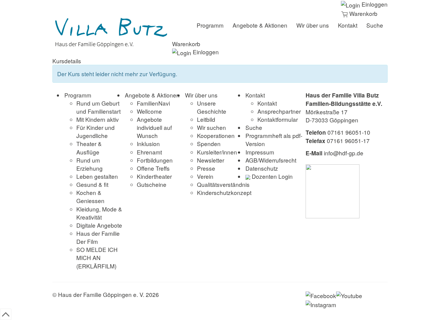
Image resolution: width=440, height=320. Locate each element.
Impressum (259, 152)
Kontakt (347, 25)
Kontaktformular (277, 119)
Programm (210, 25)
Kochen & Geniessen (90, 196)
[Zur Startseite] (112, 33)
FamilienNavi (153, 103)
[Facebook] (321, 294)
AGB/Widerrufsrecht (270, 160)
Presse (206, 168)
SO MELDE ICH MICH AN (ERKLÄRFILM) (97, 257)
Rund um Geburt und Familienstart (98, 107)
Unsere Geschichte (211, 107)
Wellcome (149, 111)
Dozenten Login (271, 176)
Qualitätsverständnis (223, 184)
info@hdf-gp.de (343, 153)
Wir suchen (211, 127)
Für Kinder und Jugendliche (95, 131)
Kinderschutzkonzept (224, 192)
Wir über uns (312, 25)
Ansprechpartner (279, 111)
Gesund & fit (92, 184)
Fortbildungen (155, 160)
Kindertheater (154, 176)
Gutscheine (151, 184)
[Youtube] (349, 294)
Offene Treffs (153, 168)
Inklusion (148, 143)
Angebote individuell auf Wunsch (154, 127)
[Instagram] (321, 304)
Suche (374, 25)
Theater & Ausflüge (89, 147)
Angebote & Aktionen (260, 25)
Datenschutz (261, 168)
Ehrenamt (149, 152)
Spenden (209, 143)
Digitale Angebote (99, 225)
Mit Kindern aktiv (97, 119)
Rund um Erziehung (89, 164)
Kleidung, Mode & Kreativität (99, 213)
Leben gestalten (97, 176)
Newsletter (210, 160)
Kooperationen (216, 135)
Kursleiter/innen (217, 152)
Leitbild (206, 119)
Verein (205, 176)
